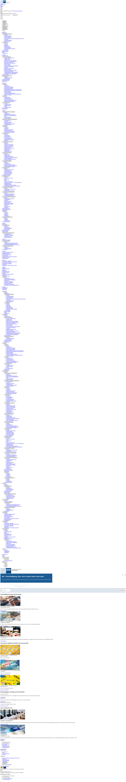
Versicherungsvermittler (8, 171)
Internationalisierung (6, 176)
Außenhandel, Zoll (7, 59)
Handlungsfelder (6, 113)
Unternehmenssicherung (6, 221)
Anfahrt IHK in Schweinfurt (8, 235)
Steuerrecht (4, 211)
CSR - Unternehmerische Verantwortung (8, 111)
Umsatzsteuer (6, 213)
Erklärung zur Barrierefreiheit (7, 764)
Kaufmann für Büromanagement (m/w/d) (10, 243)
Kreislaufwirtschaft (7, 220)
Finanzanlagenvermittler (8, 172)
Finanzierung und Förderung (8, 144)
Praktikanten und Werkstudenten (9, 507)
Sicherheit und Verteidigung (6, 209)
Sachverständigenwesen (6, 208)
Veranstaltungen (4, 751)
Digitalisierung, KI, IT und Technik (9, 63)
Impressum (4, 758)
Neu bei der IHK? (5, 255)
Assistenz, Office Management (9, 57)
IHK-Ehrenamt (4, 224)
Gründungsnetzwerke (7, 147)
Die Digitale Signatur (7, 120)
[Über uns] (1, 770)
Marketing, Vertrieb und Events (9, 68)
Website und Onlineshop (8, 130)
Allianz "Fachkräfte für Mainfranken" (10, 159)
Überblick (5, 43)
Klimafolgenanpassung (7, 138)
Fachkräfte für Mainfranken (7, 152)
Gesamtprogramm (5, 55)
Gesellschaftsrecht (7, 199)
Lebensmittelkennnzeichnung (8, 195)
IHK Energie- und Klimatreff (8, 282)
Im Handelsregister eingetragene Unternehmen (9, 256)
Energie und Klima (5, 133)
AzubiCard (6, 44)
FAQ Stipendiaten (7, 78)
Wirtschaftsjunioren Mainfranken (9, 284)
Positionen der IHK (9, 490)
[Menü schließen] (1, 19)
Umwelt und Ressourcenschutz (7, 217)
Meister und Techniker (7, 69)
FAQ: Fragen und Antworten (8, 87)
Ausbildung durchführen (8, 40)
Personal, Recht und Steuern (8, 71)
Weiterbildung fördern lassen (9, 336)
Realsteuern (8, 475)
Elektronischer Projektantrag (8, 86)
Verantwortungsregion (7, 117)
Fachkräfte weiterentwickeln (8, 156)
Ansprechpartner (8, 347)
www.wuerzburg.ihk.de (6, 779)
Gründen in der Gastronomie (8, 145)
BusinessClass (6, 280)
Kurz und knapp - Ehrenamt (6, 262)
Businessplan (6, 143)
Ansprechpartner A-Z (7, 236)
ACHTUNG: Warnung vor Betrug (7, 252)
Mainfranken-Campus (5, 80)
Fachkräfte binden (7, 155)
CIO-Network (6, 127)
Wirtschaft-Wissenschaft (6, 275)
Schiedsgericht (6, 204)
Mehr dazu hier (2, 739)
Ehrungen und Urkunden (10, 383)
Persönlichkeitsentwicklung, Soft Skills (10, 70)
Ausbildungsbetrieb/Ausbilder (9, 294)
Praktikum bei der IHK (7, 248)
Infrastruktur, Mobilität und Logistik (7, 274)
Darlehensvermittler (7, 170)
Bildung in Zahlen (5, 51)
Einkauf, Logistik (9, 325)
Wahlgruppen (4, 264)
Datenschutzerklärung (5, 759)
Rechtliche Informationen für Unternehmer (9, 196)
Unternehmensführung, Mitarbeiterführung (11, 72)
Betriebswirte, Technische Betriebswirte (10, 61)
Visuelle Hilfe (4, 761)
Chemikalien (6, 219)
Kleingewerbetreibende (6, 257)
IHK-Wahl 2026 (5, 28)
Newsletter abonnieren (5, 753)
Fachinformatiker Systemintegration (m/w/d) (13, 504)
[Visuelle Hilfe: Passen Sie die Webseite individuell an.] (1, 9)
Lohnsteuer (6, 214)
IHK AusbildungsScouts (8, 36)
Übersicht (5, 242)
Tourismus (4, 273)
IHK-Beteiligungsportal (8, 228)
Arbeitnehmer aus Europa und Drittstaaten (10, 157)
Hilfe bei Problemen (7, 46)
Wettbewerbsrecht (7, 202)
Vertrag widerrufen (3, 749)
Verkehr (5, 106)
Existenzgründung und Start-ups (7, 141)
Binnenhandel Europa (7, 183)
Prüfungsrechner (4, 53)
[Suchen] (17, 15)
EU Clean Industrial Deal (8, 137)
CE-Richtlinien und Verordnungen (9, 194)
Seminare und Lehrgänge (8, 317)
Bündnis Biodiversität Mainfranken (9, 114)
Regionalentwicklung (5, 272)
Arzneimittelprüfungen (7, 104)
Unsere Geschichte (5, 231)
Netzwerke (6, 539)
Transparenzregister (7, 206)
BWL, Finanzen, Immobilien (8, 62)
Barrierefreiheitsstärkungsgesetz (9, 198)
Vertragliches (6, 39)
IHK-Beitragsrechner (7, 515)
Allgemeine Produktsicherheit (9, 193)
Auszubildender (5, 42)
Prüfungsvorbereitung (7, 91)
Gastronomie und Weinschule (8, 66)
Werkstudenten (6, 247)
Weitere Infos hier (3, 697)
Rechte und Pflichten (7, 41)
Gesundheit (6, 67)
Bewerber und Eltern (5, 50)
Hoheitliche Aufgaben (5, 229)
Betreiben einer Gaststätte (8, 173)
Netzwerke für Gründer (8, 283)
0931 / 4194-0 (4, 744)
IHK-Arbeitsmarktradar (6, 268)
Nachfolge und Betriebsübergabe (7, 187)
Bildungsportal (4, 32)
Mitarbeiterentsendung (7, 184)
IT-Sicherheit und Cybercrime (9, 129)
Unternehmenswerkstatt (8, 151)
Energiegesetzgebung (7, 136)
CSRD (5, 116)
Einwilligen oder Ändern (4, 705)
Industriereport (4, 270)
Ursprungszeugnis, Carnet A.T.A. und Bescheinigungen (13, 182)
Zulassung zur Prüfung (7, 94)
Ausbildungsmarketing (7, 35)
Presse (4, 30)
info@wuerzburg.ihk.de (6, 743)
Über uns (4, 483)
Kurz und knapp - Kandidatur (7, 263)
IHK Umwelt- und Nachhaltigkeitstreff (10, 115)
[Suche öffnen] (2, 15)
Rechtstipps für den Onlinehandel (9, 131)
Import (5, 180)
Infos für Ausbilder (7, 37)
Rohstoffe (7, 479)
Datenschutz (6, 128)
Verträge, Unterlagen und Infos (5, 674)
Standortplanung (4, 210)
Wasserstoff (6, 140)
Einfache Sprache (5, 762)
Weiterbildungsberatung (6, 79)
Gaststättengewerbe (7, 105)
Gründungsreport (9, 410)
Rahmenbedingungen (7, 47)
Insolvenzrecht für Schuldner (8, 203)
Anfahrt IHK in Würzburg (8, 234)
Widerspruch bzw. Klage (8, 237)
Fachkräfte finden (7, 154)
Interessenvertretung (6, 225)
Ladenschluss (6, 537)
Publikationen (4, 289)
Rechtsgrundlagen (5, 230)
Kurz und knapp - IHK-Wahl (8, 523)
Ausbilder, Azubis (7, 58)
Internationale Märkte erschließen (9, 166)
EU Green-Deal (8, 398)
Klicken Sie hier (2, 659)
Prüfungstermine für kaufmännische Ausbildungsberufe (12, 90)
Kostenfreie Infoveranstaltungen (9, 132)
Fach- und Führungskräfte (8, 501)
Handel (3, 269)
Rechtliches (6, 49)
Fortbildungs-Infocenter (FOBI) (9, 101)
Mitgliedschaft (5, 512)
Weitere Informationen (3, 625)
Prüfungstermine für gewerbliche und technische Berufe (13, 89)
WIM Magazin (4, 288)
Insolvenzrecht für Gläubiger (10, 464)
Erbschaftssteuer (6, 215)
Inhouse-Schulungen (5, 74)
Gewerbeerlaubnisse (6, 167)
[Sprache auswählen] (1, 12)
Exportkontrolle (6, 179)
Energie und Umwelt (7, 163)
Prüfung (3, 52)
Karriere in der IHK (5, 499)
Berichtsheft (6, 45)
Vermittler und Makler (7, 107)
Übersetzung (4, 763)
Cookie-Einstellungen (5, 760)
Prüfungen (4, 343)
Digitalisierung (7, 387)
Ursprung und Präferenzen (8, 181)
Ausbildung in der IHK (6, 241)
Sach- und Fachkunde (6, 102)
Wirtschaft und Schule (9, 421)
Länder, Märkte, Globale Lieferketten (10, 185)
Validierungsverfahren (7, 92)
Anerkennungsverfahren (8, 158)
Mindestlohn (6, 207)
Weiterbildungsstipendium (8, 77)
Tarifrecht (5, 205)
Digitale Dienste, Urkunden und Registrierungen (9, 119)
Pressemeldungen (5, 287)
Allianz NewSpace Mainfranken (11, 541)
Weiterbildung (5, 314)
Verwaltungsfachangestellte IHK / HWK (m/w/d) (12, 244)
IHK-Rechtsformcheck (7, 149)
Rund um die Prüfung (7, 98)
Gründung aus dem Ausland (8, 146)
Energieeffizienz (6, 135)
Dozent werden (4, 81)
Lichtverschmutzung (7, 118)
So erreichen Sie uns (7, 233)
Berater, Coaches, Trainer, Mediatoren (10, 60)
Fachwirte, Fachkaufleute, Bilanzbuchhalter (11, 65)
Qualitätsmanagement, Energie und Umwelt (13, 332)
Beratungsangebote (3, 610)
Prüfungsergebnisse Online (8, 88)
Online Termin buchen (7, 124)
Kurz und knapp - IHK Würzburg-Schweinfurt (9, 261)
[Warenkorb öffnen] (1, 7)
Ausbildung (4, 84)
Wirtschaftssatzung (5, 258)
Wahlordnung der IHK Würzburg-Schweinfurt (9, 265)
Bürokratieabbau (6, 227)
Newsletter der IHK (9, 384)
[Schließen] (0, 781)
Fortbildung (6, 357)
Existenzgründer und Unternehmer (9, 164)
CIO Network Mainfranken (8, 281)
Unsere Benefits (4, 249)
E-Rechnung (6, 121)
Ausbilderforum (8, 540)
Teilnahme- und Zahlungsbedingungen (10, 100)
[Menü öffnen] (1, 17)
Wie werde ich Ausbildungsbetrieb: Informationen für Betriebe (14, 38)
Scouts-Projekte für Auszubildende (9, 48)
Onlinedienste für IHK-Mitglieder (9, 123)
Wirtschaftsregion (5, 29)
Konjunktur (4, 267)
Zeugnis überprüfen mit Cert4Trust (9, 93)
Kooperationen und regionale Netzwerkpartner (11, 285)
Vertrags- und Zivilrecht (8, 201)
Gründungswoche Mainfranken (11, 409)
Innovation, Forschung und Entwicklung (10, 165)
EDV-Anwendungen (9, 324)
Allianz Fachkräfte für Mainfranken (9, 279)
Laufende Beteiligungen (4, 724)
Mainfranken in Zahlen (5, 271)
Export (5, 178)
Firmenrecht (6, 200)
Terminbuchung (6, 150)
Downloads (4, 754)
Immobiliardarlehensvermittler (9, 169)
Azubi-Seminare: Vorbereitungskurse (10, 73)
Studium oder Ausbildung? (4, 689)
